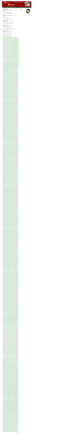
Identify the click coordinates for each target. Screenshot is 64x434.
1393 (8, 84)
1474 (14, 87)
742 (12, 59)
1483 (8, 88)
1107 (13, 72)
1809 (4, 102)
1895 (15, 105)
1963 (8, 108)
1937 (12, 107)
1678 (8, 96)
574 (6, 54)
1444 (14, 86)
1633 (8, 94)
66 (7, 38)
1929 (4, 107)
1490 (15, 88)
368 (17, 47)
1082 (3, 71)
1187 (13, 75)
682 (12, 57)
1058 (9, 70)
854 (6, 63)
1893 (13, 105)
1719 (4, 98)
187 (16, 41)
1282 (17, 79)
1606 (11, 93)
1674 (4, 96)
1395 (10, 84)
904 (14, 64)
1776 (16, 100)
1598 (3, 93)
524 (14, 52)
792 (4, 61)
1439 (9, 86)
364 (14, 47)
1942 (17, 107)
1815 (10, 102)
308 (17, 45)
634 (6, 56)
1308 (13, 80)
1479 (4, 88)
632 (4, 56)
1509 (4, 89)
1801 (11, 101)
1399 (14, 84)
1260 (10, 78)
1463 (3, 87)
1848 (13, 103)
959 (10, 66)
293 (5, 45)
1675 (5, 96)
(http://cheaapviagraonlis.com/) (10, 20)
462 (12, 50)
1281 (16, 79)
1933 (8, 107)
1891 (11, 105)
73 (11, 38)
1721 (6, 98)
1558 (8, 91)
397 (8, 48)
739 (10, 59)
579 (10, 54)
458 (9, 50)
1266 (16, 78)
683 (13, 57)
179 (10, 41)
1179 (5, 75)
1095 (16, 71)
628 (17, 55)
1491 (16, 88)
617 (8, 55)
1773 (13, 100)
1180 (6, 75)
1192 (18, 75)
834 (6, 62)
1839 (4, 103)
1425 (10, 85)
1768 (8, 100)
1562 (12, 91)
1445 (15, 86)
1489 (14, 88)
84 (17, 38)
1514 (9, 89)
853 (5, 63)
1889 (9, 105)
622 (12, 55)
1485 (10, 88)
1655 (15, 95)
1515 (10, 89)
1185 (11, 75)
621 (11, 55)
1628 (3, 94)
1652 (12, 95)
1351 (11, 82)
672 (4, 57)
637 (8, 56)
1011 (7, 68)
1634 (9, 94)
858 (9, 63)
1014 (10, 68)
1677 (7, 96)
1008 (4, 68)
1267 (17, 78)
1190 (16, 75)
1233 (13, 77)
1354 (14, 82)
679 (10, 57)
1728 (13, 98)
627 (16, 55)
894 (6, 64)
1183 (9, 75)
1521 (16, 89)
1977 (7, 109)
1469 (9, 87)
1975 (5, 109)
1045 (11, 69)
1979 (9, 109)
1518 (13, 89)
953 (5, 66)
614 (6, 55)
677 (8, 57)
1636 (11, 94)
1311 (16, 80)
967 (16, 66)
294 (6, 45)
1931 (6, 107)
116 (7, 39)
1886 (6, 105)
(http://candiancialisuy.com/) (10, 15)
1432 (17, 85)
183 (13, 41)
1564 (14, 91)
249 (18, 43)
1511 (6, 89)
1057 (8, 70)
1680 (10, 96)
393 (5, 48)
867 (16, 63)
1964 (9, 108)
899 (10, 64)
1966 (11, 108)
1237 (17, 77)
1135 (9, 73)
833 (5, 62)
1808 (3, 102)
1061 (12, 70)
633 (5, 56)
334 (6, 46)
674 (6, 57)
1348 (8, 82)
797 (8, 61)
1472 (12, 87)
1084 (5, 71)
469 (18, 50)
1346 (6, 82)
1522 (17, 89)
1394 (9, 84)
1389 (4, 84)
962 (12, 66)
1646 (6, 95)
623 (13, 55)
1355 (15, 82)
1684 (14, 96)
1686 (16, 96)
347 (16, 46)
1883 (3, 105)
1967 (12, 108)
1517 (12, 89)
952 (4, 66)
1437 (7, 86)
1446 (16, 86)
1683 (13, 96)
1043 (9, 69)
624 (14, 55)
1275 (10, 79)
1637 (12, 94)
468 (17, 50)
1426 (11, 85)
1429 (14, 85)
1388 (3, 84)
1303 (8, 80)
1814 (9, 102)
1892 (12, 105)
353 (5, 47)
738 (9, 59)
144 (14, 40)
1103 (9, 72)
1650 (10, 95)
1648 (8, 95)
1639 (14, 94)
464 (14, 50)
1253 (3, 78)
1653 (13, 95)
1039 (5, 69)
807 (16, 61)
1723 (8, 98)
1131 (5, 73)
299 (10, 45)
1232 (12, 77)
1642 (17, 94)
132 (4, 40)
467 (16, 50)
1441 (11, 86)
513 (5, 52)
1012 (8, 68)
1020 (16, 68)
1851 (16, 103)
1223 (3, 77)
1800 (10, 101)
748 (17, 59)
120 (10, 39)
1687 (17, 96)
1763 (3, 100)
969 (18, 66)
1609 (14, 93)
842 (12, 62)
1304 (9, 80)
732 (4, 59)
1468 (8, 87)
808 (17, 61)
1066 (17, 70)
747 (16, 59)
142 (12, 40)
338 (9, 46)
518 (9, 52)
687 (16, 57)
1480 (5, 88)
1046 (12, 69)
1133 (7, 73)
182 (12, 41)
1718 (3, 98)
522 (12, 52)
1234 (14, 77)
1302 (7, 80)
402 (12, 48)
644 (14, 56)
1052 (3, 70)
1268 (3, 79)
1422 (7, 85)
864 (14, 63)
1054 (5, 70)
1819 (14, 102)
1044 (10, 69)
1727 (12, 98)
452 (4, 50)
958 (9, 66)
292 (4, 45)
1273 (8, 79)
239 (10, 43)
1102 (8, 72)
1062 (13, 70)
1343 (3, 82)
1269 (4, 79)
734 (6, 59)
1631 (6, 94)
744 (14, 59)
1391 (6, 84)
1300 (5, 80)
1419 (4, 85)
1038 (4, 69)
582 (12, 54)
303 (13, 45)
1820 (15, 102)
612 (4, 55)
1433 (3, 86)
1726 (11, 98)
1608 (13, 93)
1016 (12, 68)
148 (17, 40)
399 (10, 48)
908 (17, 64)
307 (16, 45)
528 (17, 52)
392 (4, 48)
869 (18, 63)
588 (17, 54)
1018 (14, 68)
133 (5, 40)
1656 (16, 95)
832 (4, 62)
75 (12, 38)
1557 (7, 91)
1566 (16, 91)
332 (4, 46)
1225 (5, 77)
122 (12, 39)
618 (9, 55)
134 (6, 40)
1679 (9, 96)
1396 (11, 84)
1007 (3, 68)
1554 (4, 91)
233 (5, 43)
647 (16, 56)
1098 (4, 72)
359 (10, 47)
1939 (14, 107)
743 (13, 59)
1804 (14, 101)
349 (18, 46)
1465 (5, 87)
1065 (16, 70)
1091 (12, 71)
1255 (5, 78)
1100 (6, 72)
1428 (13, 85)
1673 (3, 96)
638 (9, 56)
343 (13, 46)
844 (14, 62)
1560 (10, 91)
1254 (4, 78)
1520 (15, 89)
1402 (17, 84)
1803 (13, 101)
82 (16, 38)
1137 (11, 73)
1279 (14, 79)
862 (12, 63)
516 (7, 52)
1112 (18, 72)
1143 (17, 73)
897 (8, 64)
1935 (10, 107)
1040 (6, 69)
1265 (15, 78)
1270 (5, 79)
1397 (12, 84)
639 (10, 56)
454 (6, 50)
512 (4, 52)
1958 (3, 108)
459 (10, 50)
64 (6, 38)
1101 (7, 72)
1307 (12, 80)
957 (8, 66)
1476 (16, 87)
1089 (10, 71)
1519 (14, 89)
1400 (15, 84)
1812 (7, 102)
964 (14, 66)
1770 (10, 100)
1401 (16, 84)
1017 (13, 68)
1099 (5, 72)
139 (10, 40)
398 (9, 48)
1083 (4, 71)
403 (13, 48)
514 (6, 52)
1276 (11, 79)
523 (13, 52)
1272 (7, 79)
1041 (7, 69)
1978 (8, 109)
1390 (5, 84)
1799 (9, 101)
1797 (7, 101)
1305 (10, 80)
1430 (15, 85)
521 (11, 52)
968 (17, 66)
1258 (8, 78)
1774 (14, 100)
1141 (15, 73)
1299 (4, 80)
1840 (5, 103)
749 (18, 59)
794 (6, 61)
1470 (10, 87)
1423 (8, 85)
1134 (8, 73)
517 (8, 52)
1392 (7, 84)
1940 (15, 107)
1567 (17, 91)
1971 (16, 108)
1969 (14, 108)
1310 (15, 80)
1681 (11, 96)
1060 (11, 70)
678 (9, 57)
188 (17, 41)
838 (9, 62)
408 (17, 48)
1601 (6, 93)
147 (16, 40)
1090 (11, 71)
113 (5, 39)
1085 (6, 71)
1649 (9, 95)
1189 (15, 75)
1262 (12, 78)
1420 (5, 85)
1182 (8, 75)
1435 (5, 86)
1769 (9, 100)
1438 (8, 86)
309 (18, 45)
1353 (13, 82)
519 (10, 52)
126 (15, 39)
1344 (4, 82)
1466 (6, 87)
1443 (13, 86)
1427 (12, 85)
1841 (6, 103)
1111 (17, 72)
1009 (5, 68)
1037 (3, 69)
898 (9, 64)
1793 (3, 101)
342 (12, 46)
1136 (10, 73)
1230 (10, 77)
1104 (10, 72)
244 (14, 43)
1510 (5, 89)
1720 (5, 98)
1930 (5, 107)
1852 (17, 103)
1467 (7, 87)
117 (8, 39)
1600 (5, 93)
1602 (7, 93)
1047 (13, 69)
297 (8, 45)
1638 (13, 94)
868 (17, 63)
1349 (9, 82)
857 (8, 63)
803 (13, 61)
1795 (5, 101)
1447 (17, 86)
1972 (17, 108)
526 (15, 52)
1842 (7, 103)
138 (9, 40)
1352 (12, 82)
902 (12, 64)
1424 (9, 85)
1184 (10, 75)
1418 (3, 85)
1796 (6, 101)
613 (5, 55)
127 (16, 39)
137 (8, 40)
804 (14, 61)
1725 (10, 98)
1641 (16, 94)
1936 (11, 107)
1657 (17, 95)
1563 (13, 91)
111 (3, 39)
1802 (12, 101)
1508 (3, 89)
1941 (16, 107)
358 (9, 47)
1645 (5, 95)
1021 (17, 68)
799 (10, 61)
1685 (15, 96)
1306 (11, 80)
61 (4, 38)
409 (18, 48)
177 (8, 41)
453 (5, 50)
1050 (16, 69)
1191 (17, 75)
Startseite (22, 8)
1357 (17, 82)
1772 (12, 100)
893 (5, 64)
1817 (12, 102)
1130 (4, 73)
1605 (10, 93)
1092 (13, 71)
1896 (16, 105)
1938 (13, 107)
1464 (4, 87)
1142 (16, 73)
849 (18, 62)
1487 (12, 88)
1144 (18, 73)
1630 (5, 94)
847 (16, 62)
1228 (8, 77)
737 (8, 59)
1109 (15, 72)
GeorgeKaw (6, 15)
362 (12, 47)
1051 (17, 69)
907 (16, 64)
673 (5, 57)
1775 (15, 100)
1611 (16, 93)
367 (16, 47)
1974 (4, 109)
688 (17, 57)
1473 (13, 87)
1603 (8, 93)
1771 (11, 100)
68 (8, 38)
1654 (14, 95)
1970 (15, 108)
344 (14, 46)
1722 (7, 98)
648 (17, 56)
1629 (4, 94)
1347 (7, 82)
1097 (3, 72)
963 (13, 66)
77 (13, 38)
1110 (16, 72)
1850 (15, 103)
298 (9, 45)
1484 (9, 88)
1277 (12, 79)
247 (16, 43)
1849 (14, 103)
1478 (3, 88)
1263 (13, 78)
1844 (9, 103)
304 (14, 45)
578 (9, 54)
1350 (10, 82)
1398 (13, 84)
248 (17, 43)
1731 (16, 98)
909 (18, 64)
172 (4, 41)
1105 (11, 72)
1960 (5, 108)
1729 (14, 98)
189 (18, 41)
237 (8, 43)
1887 (7, 105)
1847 (12, 103)
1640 (15, 94)
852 (4, 63)
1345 (5, 82)
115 (6, 39)
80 (15, 38)
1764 (4, 100)
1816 (11, 102)
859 (10, 63)
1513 (8, 89)
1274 (9, 79)
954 (6, 66)
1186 (12, 75)
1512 (7, 89)
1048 (14, 69)
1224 (4, 77)
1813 (8, 102)
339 (10, 46)
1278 (13, 79)
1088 (9, 71)
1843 (8, 103)
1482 (7, 88)
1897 (17, 105)
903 (13, 64)
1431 (16, 85)
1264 (14, 78)
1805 (15, 101)
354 (6, 47)
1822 (17, 102)
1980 (10, 109)
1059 (10, 70)
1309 (14, 80)
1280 (15, 79)
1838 (3, 103)
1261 (11, 78)
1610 (15, 93)
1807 (17, 101)
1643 (3, 95)
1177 (3, 75)
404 (14, 48)
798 (9, 61)
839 (10, 62)
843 (13, 62)
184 (14, 41)
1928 (3, 107)
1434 (4, 86)
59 (3, 38)
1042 (8, 69)
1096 (17, 71)
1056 (7, 70)
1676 (6, 96)
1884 (4, 105)
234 (6, 43)
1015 (11, 68)
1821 (16, 102)
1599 (4, 93)
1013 (9, 68)
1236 (16, 77)
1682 (12, 96)
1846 (11, 103)
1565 (15, 91)
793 (5, 61)
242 (12, 43)
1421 (6, 85)
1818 (13, 102)
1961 (6, 108)
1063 (14, 70)
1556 (6, 91)
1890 (10, 105)
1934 (9, 107)
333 (5, 46)
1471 (11, 87)
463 (13, 50)
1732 (17, 98)
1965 (10, 108)
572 (4, 54)
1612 (17, 93)
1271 (6, 79)
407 (16, 48)
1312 (17, 80)
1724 (9, 98)
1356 (16, 82)
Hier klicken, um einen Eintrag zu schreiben (7, 36)
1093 (14, 71)
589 (18, 54)
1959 (4, 108)
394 (6, 48)
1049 (15, 69)
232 (4, 43)
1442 (12, 86)
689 (18, 57)
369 (18, 47)
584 (14, 54)
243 (13, 43)
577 (8, 54)
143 (13, 40)
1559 (9, 91)
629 (18, 55)
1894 (14, 105)
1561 (11, 91)
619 (10, 55)
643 (13, 56)
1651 (11, 95)
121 (11, 39)
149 (18, 40)
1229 (9, 77)
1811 (6, 102)
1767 (7, 100)
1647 (7, 95)
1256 (6, 78)
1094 (15, 71)
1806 (16, 101)
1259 (9, 78)
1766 (6, 100)
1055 (6, 70)
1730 (15, 98)
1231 (11, 77)
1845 (10, 103)
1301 (6, 80)
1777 (17, 100)
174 (6, 41)
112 (4, 39)
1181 (7, 75)
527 (16, 52)
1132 (6, 73)
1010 (6, 68)
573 (5, 54)
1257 (7, 78)
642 (12, 56)
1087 (8, 71)
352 (4, 47)
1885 (5, 105)
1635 (10, 94)
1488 (13, 88)
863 (13, 63)
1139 (13, 73)
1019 (15, 68)
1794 (4, 101)
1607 (12, 93)
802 (12, 61)
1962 (7, 108)
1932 (7, 107)
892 (4, 64)
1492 (17, 88)
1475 (15, 87)
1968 (13, 108)
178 (9, 41)
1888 (8, 105)
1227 (7, 77)
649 (18, 56)
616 (7, 55)
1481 (6, 88)
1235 (15, 77)
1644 (4, 95)
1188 (14, 75)
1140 (14, 73)
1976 (6, 109)
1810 (5, 102)
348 (17, 46)
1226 (6, 77)
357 (8, 47)
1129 (3, 73)
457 (8, 50)
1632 (7, 94)
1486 (11, 88)
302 (12, 45)
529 (18, 52)
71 (10, 38)
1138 (12, 73)
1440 (10, 86)
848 (17, 62)
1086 (7, 71)
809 (18, 61)
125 (14, 39)
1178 (4, 75)
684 (14, 57)
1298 (3, 80)
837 (8, 62)
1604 (9, 93)
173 (5, 41)
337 (8, 46)
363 (13, 47)
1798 (8, 101)
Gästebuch (22, 10)
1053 (4, 70)
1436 (6, 86)
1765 (5, 100)
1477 (17, 87)
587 (16, 54)
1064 (15, 70)
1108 (14, 72)
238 (9, 43)
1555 (5, 91)
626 (15, 55)
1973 (3, 109)
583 (13, 54)
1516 (11, 89)
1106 (12, 72)
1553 (3, 91)
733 (5, 59)
